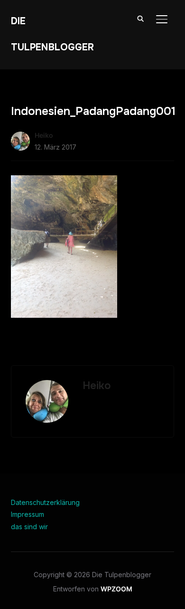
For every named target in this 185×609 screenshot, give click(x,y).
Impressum (27, 514)
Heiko (44, 135)
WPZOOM (116, 589)
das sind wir (29, 527)
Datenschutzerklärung (45, 502)
